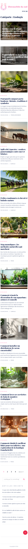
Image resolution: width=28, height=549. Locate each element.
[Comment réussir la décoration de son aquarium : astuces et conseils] (14, 278)
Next (21, 472)
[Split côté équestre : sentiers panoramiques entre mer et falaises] (14, 132)
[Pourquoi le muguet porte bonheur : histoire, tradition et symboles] (14, 81)
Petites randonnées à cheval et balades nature (14, 199)
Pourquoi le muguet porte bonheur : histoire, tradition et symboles (14, 101)
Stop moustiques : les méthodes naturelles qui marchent (11, 246)
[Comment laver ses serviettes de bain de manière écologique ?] (14, 377)
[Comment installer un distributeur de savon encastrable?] (14, 329)
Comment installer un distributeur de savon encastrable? (10, 348)
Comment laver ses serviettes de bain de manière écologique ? (13, 396)
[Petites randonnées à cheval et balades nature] (14, 181)
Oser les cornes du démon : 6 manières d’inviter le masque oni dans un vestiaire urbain (13, 519)
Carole (12, 163)
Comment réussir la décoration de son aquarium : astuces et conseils (14, 297)
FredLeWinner (20, 38)
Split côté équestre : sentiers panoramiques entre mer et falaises (13, 151)
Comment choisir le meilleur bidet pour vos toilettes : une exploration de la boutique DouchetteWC (13, 446)
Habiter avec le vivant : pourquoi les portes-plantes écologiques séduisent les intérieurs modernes (14, 32)
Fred (12, 260)
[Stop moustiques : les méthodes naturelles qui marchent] (14, 227)
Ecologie (6, 26)
